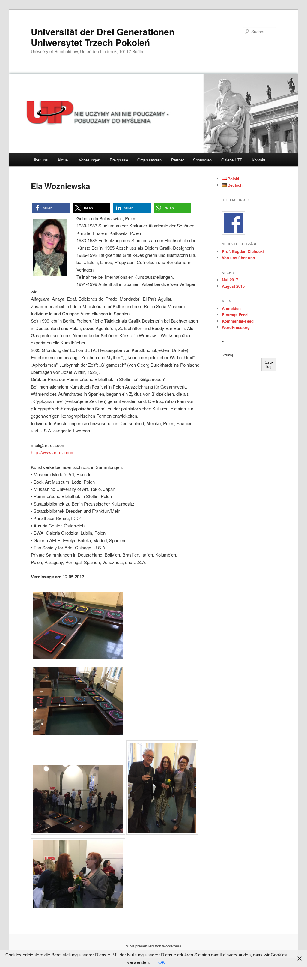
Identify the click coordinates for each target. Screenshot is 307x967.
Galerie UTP (232, 160)
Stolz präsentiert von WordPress (153, 946)
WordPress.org (236, 327)
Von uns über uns (238, 257)
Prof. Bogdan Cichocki (243, 251)
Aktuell (64, 160)
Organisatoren (149, 160)
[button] (51, 208)
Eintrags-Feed (235, 314)
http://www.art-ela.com (53, 452)
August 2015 (233, 286)
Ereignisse (119, 160)
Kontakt (258, 160)
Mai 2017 (230, 280)
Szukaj (227, 354)
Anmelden (231, 308)
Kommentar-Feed (238, 321)
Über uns (40, 160)
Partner (177, 160)
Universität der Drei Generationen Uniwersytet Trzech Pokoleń (102, 37)
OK (161, 962)
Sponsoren (202, 160)
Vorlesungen (89, 160)
